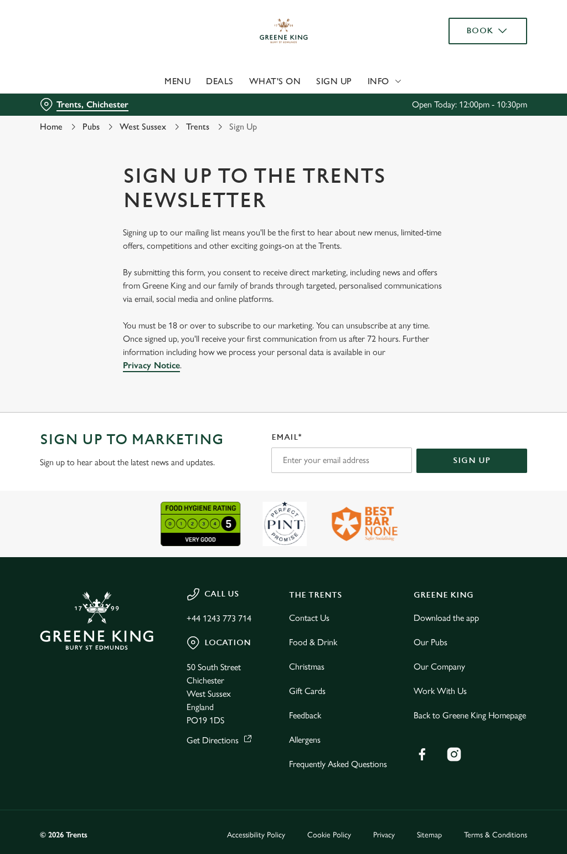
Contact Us (309, 618)
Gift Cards (307, 691)
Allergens (305, 739)
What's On (275, 81)
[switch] (221, 459)
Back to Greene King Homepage (470, 715)
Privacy (384, 835)
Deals (220, 81)
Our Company (439, 666)
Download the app (446, 618)
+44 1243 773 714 (219, 618)
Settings (487, 500)
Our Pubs (430, 642)
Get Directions (213, 740)
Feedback (305, 715)
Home (51, 126)
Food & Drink (313, 642)
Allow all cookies (444, 535)
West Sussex (143, 126)
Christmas (306, 666)
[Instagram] (454, 754)
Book (479, 30)
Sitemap (429, 835)
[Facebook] (422, 754)
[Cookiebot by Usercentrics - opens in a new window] (475, 310)
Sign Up (334, 81)
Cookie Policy (329, 835)
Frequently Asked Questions (338, 764)
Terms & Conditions (495, 835)
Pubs (91, 126)
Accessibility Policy (256, 835)
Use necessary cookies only (282, 535)
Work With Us (440, 691)
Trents (197, 126)
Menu (177, 81)
